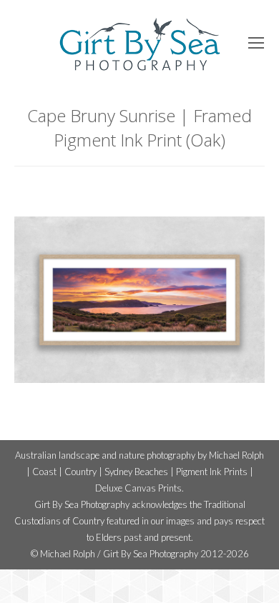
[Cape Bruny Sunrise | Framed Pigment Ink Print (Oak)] (139, 299)
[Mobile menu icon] (256, 42)
